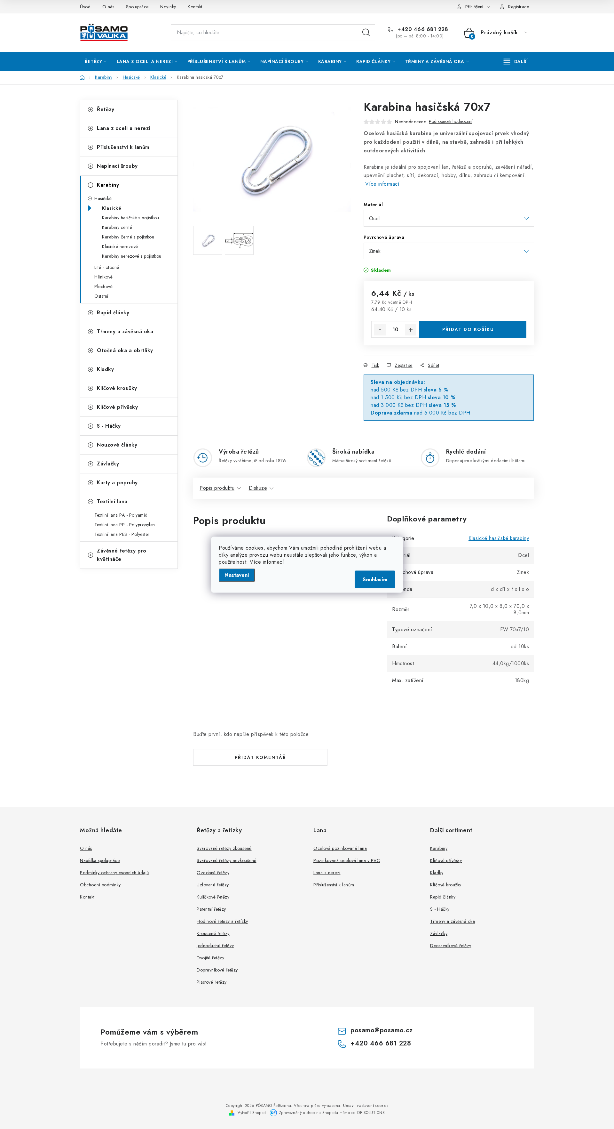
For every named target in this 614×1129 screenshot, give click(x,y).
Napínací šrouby (117, 166)
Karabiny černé (117, 227)
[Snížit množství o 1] (380, 329)
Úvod (85, 7)
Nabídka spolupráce (100, 860)
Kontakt (195, 7)
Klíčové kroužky (117, 388)
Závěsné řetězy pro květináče (121, 555)
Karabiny (108, 185)
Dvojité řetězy (210, 958)
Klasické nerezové (120, 246)
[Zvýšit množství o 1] (410, 329)
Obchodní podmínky (100, 885)
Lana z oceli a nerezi (123, 128)
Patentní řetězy (211, 909)
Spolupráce (137, 7)
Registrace (518, 7)
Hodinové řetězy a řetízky (222, 921)
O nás (108, 7)
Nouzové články (117, 444)
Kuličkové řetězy (213, 897)
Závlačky (108, 463)
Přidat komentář (260, 757)
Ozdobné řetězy (213, 872)
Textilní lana (112, 501)
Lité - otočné (106, 267)
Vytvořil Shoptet (252, 1113)
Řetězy (105, 109)
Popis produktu (217, 488)
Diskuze (258, 488)
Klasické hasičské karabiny (498, 538)
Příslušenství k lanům (123, 147)
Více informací (267, 561)
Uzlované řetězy (213, 885)
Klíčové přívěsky (117, 407)
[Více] (515, 61)
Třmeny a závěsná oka (125, 331)
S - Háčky (109, 426)
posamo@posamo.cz (381, 1030)
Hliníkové (103, 277)
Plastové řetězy (212, 982)
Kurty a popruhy (117, 482)
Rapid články (113, 312)
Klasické (111, 208)
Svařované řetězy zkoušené (224, 848)
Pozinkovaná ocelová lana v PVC (346, 860)
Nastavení (236, 574)
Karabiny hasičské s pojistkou (130, 217)
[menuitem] (96, 61)
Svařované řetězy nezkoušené (226, 860)
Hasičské (103, 198)
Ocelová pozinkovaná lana (340, 848)
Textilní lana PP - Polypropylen (124, 524)
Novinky (168, 7)
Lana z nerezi (327, 872)
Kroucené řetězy (213, 933)
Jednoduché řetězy (215, 945)
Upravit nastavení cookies (366, 1106)
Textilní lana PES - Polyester (122, 534)
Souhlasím (375, 579)
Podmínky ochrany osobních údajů (114, 872)
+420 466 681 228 (422, 29)
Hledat (366, 32)
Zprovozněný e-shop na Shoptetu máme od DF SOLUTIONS (332, 1113)
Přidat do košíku (468, 329)
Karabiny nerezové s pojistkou (131, 256)
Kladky (105, 369)
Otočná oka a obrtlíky (125, 350)
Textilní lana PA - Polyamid (121, 515)
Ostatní (101, 296)
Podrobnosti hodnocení (450, 121)
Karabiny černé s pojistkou (128, 237)
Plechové (103, 286)
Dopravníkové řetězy (217, 970)
